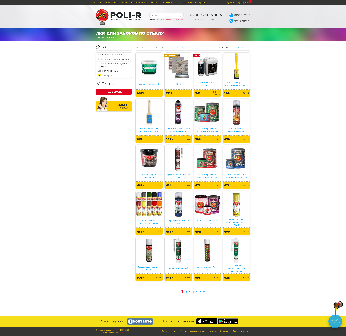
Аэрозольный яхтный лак (178, 222)
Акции (107, 3)
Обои (178, 84)
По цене (180, 47)
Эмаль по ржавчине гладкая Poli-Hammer (207, 176)
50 (242, 47)
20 (238, 47)
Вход (231, 3)
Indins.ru (123, 332)
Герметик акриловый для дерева (178, 176)
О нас (177, 3)
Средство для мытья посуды (113, 59)
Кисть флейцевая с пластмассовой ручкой (236, 84)
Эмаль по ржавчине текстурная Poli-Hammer (207, 130)
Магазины (154, 3)
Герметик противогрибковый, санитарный (236, 268)
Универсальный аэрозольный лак (236, 130)
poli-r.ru (116, 330)
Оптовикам (167, 3)
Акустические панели (110, 55)
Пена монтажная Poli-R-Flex (207, 268)
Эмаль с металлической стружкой (207, 222)
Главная (100, 37)
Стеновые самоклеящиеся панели (112, 65)
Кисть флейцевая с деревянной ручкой (149, 130)
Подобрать (114, 91)
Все (247, 47)
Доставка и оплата (139, 3)
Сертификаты (200, 3)
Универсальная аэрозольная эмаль (149, 222)
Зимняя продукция (108, 71)
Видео (124, 3)
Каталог (98, 3)
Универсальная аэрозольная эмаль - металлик (236, 222)
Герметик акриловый (178, 268)
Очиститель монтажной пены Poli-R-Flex (178, 130)
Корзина (245, 3)
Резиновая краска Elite (149, 84)
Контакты (187, 3)
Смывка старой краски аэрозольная (149, 268)
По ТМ (171, 47)
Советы (115, 3)
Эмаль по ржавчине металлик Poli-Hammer (236, 176)
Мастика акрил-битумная (149, 176)
